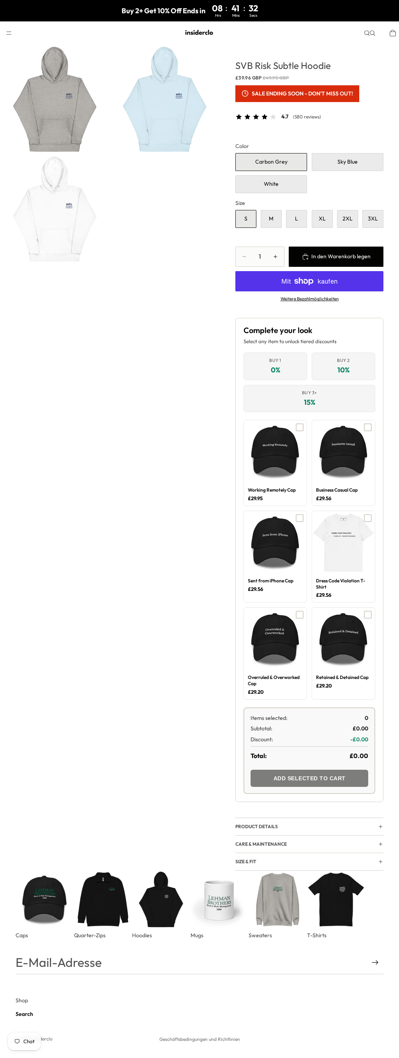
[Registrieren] (375, 962)
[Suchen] (367, 33)
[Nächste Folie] (374, 904)
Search (24, 1013)
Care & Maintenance (261, 844)
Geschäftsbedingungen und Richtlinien (199, 1039)
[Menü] (9, 33)
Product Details (256, 826)
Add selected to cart (310, 778)
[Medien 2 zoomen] (165, 100)
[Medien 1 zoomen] (55, 100)
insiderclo (42, 1039)
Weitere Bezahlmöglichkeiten (310, 299)
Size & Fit (245, 861)
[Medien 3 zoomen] (55, 209)
